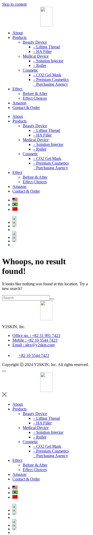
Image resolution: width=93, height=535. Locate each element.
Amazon (19, 103)
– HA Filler (42, 51)
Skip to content (14, 4)
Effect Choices (35, 98)
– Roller (39, 65)
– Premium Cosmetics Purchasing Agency (51, 81)
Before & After (35, 93)
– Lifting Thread (46, 47)
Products (19, 37)
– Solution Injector (48, 61)
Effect (17, 89)
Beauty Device (35, 42)
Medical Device (36, 56)
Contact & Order (26, 107)
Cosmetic (30, 70)
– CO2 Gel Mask (47, 75)
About (17, 33)
